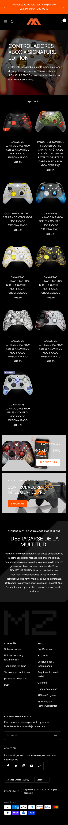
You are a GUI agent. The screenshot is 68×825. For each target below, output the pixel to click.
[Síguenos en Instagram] (24, 766)
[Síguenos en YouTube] (32, 766)
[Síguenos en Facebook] (8, 766)
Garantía (42, 682)
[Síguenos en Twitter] (16, 766)
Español (40, 780)
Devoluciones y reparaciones (45, 663)
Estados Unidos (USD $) (17, 780)
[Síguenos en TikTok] (39, 766)
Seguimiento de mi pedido (47, 674)
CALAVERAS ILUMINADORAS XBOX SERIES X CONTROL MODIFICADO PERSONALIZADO (17, 149)
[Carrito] (62, 21)
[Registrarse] (55, 735)
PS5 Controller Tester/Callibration (47, 703)
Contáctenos (44, 649)
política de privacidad (15, 678)
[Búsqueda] (12, 21)
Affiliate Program (46, 695)
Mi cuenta (42, 655)
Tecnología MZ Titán (15, 665)
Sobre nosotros (12, 649)
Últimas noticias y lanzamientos (13, 657)
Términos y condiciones (17, 672)
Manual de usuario (47, 689)
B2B (6, 684)
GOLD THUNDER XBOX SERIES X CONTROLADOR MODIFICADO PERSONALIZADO (17, 219)
